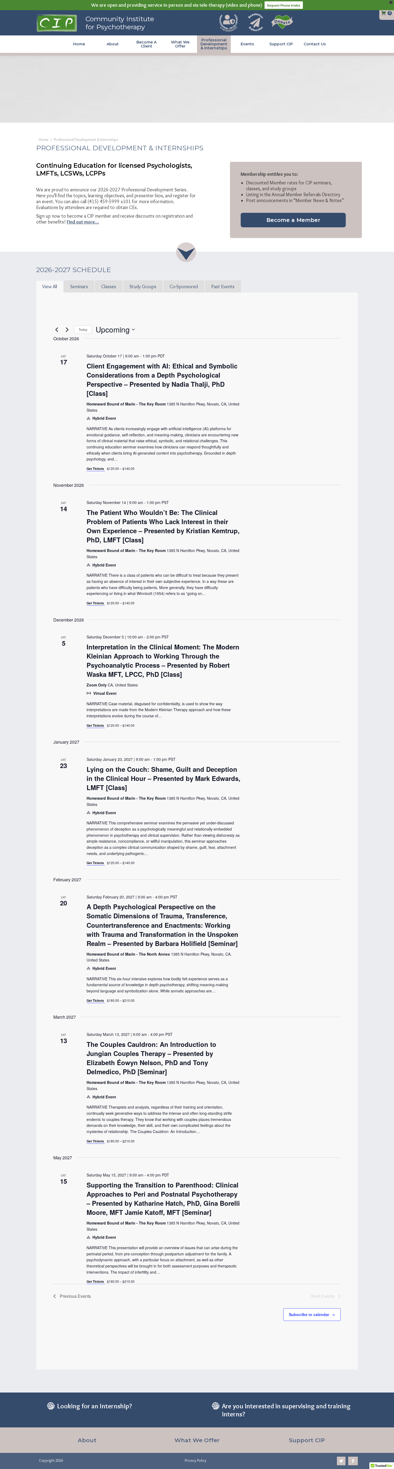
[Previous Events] (56, 329)
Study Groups (142, 287)
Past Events (223, 287)
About (87, 1440)
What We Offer (197, 1440)
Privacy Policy (195, 1460)
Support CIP (307, 1440)
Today (83, 329)
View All (49, 287)
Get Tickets (96, 468)
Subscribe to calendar (309, 1314)
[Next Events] (67, 329)
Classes (108, 287)
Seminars (79, 287)
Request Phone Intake (283, 5)
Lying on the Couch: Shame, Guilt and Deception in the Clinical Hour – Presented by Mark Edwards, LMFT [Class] (163, 778)
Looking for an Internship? (94, 1406)
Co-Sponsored (184, 287)
